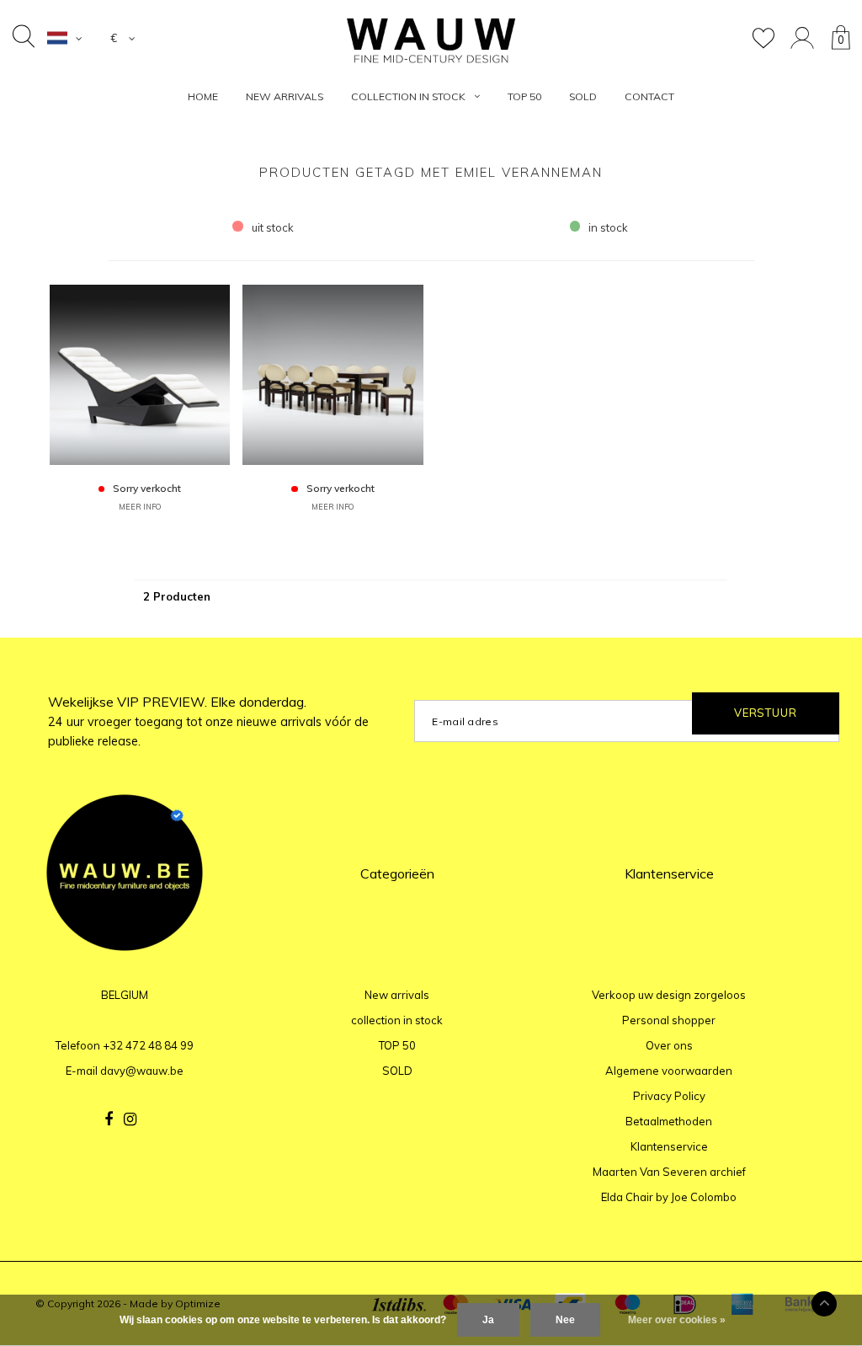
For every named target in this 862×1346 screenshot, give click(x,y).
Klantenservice (669, 1146)
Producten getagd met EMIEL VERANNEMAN (431, 172)
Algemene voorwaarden (668, 1070)
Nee (565, 1320)
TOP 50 (524, 96)
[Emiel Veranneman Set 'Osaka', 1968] (332, 373)
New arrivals (284, 96)
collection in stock (408, 96)
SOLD (583, 96)
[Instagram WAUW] (130, 1119)
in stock (608, 227)
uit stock (273, 227)
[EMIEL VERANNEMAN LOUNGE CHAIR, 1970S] (140, 373)
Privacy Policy (669, 1096)
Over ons (669, 1045)
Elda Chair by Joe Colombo (669, 1197)
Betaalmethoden (668, 1121)
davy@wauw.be (142, 1070)
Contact (649, 96)
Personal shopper (669, 1020)
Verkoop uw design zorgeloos (669, 994)
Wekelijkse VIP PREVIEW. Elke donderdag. (208, 721)
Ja (488, 1320)
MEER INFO (140, 506)
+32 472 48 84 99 (148, 1045)
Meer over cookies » (677, 1320)
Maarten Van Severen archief (669, 1171)
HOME (203, 96)
